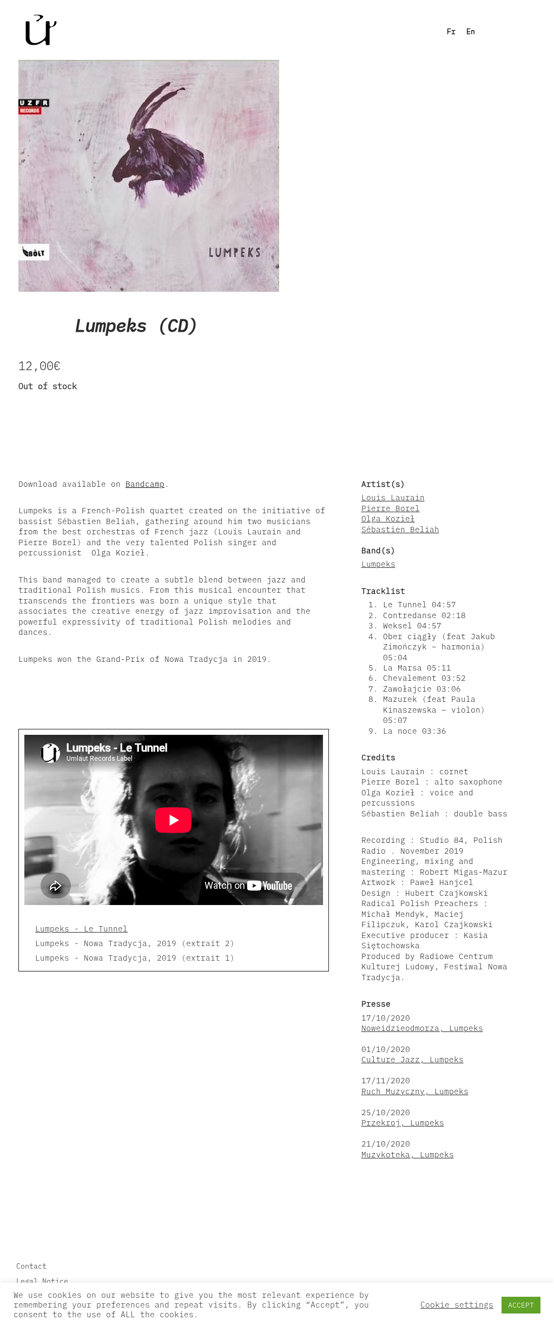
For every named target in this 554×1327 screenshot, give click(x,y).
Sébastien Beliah (400, 529)
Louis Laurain (393, 497)
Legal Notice (42, 1281)
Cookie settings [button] (456, 1305)
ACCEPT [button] (521, 1305)
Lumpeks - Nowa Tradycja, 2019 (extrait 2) (135, 943)
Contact (31, 1266)
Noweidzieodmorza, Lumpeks (422, 1028)
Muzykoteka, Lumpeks (407, 1154)
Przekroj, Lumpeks (402, 1122)
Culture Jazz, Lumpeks (412, 1059)
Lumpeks (378, 564)
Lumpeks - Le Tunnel (81, 928)
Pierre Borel (390, 508)
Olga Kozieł (388, 518)
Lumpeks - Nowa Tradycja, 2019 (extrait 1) (135, 958)
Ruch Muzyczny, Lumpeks (415, 1091)
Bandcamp (145, 484)
